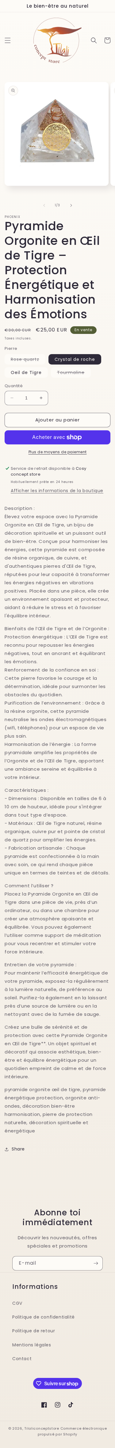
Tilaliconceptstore (41, 1428)
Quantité (14, 386)
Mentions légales (31, 1345)
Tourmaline (74, 373)
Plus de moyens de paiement (58, 452)
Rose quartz (28, 360)
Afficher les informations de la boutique (57, 491)
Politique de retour (33, 1331)
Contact (22, 1359)
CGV (17, 1303)
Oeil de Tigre (26, 372)
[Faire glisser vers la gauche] (44, 205)
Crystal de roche (75, 359)
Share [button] (18, 1149)
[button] (7, 40)
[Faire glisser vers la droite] (71, 205)
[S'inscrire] (95, 1263)
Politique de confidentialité (43, 1317)
